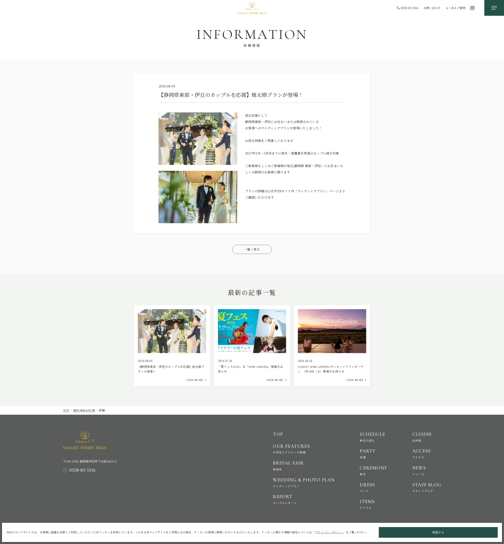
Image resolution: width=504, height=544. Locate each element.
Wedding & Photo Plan (303, 482)
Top (66, 410)
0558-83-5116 (409, 8)
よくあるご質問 (455, 8)
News (419, 470)
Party (367, 453)
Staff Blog (426, 487)
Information (84, 410)
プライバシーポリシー (329, 532)
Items (367, 504)
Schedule (372, 436)
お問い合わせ (431, 8)
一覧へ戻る (252, 249)
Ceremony (373, 470)
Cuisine (422, 436)
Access (421, 453)
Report (285, 499)
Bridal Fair (288, 465)
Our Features (291, 448)
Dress (367, 487)
